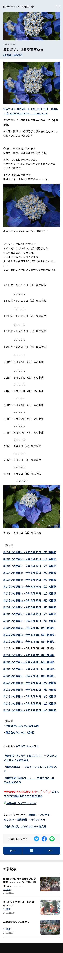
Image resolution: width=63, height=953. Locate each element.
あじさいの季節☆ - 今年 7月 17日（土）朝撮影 (29, 703)
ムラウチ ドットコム (27, 746)
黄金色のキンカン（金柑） (21, 732)
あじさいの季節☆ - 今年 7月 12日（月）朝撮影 (29, 689)
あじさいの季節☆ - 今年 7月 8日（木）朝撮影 (29, 669)
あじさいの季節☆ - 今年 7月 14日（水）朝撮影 (29, 696)
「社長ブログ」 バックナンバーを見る (24, 826)
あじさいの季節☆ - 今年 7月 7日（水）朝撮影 (29, 662)
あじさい (9, 819)
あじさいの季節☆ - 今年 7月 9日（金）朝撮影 (29, 676)
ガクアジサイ (38, 819)
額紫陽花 (22, 819)
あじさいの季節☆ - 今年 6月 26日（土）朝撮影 (29, 593)
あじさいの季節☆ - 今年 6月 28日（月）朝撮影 (29, 607)
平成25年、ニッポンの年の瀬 (22, 725)
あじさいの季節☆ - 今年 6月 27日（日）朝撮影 (29, 600)
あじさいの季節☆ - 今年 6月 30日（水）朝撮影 (29, 621)
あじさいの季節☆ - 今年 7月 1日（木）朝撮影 (29, 627)
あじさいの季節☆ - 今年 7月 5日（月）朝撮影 (29, 655)
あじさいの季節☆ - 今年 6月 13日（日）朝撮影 (29, 552)
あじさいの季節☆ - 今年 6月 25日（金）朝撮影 (29, 586)
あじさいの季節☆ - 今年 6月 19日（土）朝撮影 (29, 559)
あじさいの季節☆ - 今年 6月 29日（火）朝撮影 (29, 614)
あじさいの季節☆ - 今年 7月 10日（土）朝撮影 (29, 682)
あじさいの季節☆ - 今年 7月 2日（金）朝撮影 (29, 634)
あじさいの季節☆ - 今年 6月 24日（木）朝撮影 (29, 579)
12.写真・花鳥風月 (12, 54)
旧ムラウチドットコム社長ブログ (18, 6)
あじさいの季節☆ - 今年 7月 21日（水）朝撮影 (29, 710)
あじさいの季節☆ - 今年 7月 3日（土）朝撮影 (29, 641)
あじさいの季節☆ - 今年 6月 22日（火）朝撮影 (29, 566)
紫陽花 (32, 814)
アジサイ (45, 814)
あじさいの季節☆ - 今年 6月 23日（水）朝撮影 (29, 572)
